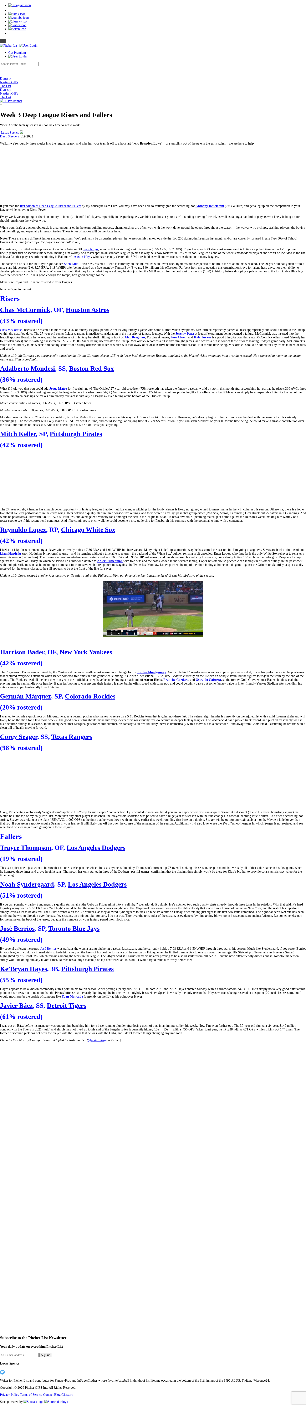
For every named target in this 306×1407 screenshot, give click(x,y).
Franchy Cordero (175, 679)
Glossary (67, 1394)
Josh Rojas (90, 249)
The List (5, 86)
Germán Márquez (25, 696)
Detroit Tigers (66, 1005)
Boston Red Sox (91, 368)
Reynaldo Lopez (23, 529)
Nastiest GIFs (9, 82)
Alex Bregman (134, 337)
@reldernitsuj (97, 1040)
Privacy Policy (10, 1394)
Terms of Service (31, 1394)
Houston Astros (87, 309)
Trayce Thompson (25, 847)
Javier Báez (16, 1005)
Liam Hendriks (10, 553)
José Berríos (17, 928)
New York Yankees (86, 652)
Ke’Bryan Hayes (23, 969)
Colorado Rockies (90, 696)
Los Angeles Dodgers (96, 847)
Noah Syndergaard (27, 884)
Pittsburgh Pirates (76, 434)
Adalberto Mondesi (27, 368)
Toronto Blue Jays (74, 928)
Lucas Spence (10, 132)
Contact (48, 1394)
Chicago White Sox (88, 529)
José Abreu (179, 337)
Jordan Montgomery (151, 672)
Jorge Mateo (58, 388)
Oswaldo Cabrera (208, 679)
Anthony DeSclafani (209, 206)
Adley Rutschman (110, 561)
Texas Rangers (71, 736)
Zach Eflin (70, 264)
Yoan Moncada (72, 996)
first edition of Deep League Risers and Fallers (50, 206)
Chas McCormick (25, 309)
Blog (57, 1394)
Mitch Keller (18, 434)
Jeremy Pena (184, 333)
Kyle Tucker (202, 337)
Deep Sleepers (10, 136)
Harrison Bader (22, 652)
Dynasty (5, 78)
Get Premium (17, 52)
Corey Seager (18, 736)
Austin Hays (82, 256)
